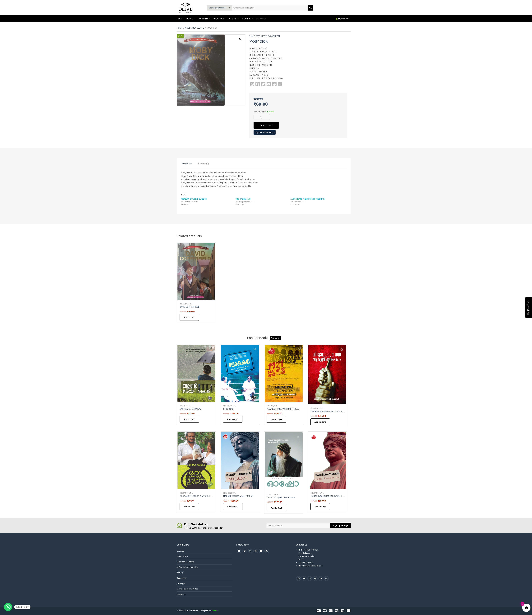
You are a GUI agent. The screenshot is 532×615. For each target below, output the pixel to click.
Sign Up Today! (340, 525)
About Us (180, 551)
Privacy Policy (182, 556)
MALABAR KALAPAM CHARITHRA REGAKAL (287, 408)
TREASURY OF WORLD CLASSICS (194, 199)
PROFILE (190, 18)
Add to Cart (266, 125)
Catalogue (181, 583)
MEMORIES (193, 406)
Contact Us (181, 594)
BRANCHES (247, 18)
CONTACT (261, 18)
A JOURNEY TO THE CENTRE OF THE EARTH (307, 199)
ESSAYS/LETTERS (316, 408)
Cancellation (181, 578)
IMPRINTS (203, 18)
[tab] (186, 163)
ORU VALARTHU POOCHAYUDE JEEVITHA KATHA (203, 496)
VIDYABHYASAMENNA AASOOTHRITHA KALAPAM (333, 411)
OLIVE (276, 406)
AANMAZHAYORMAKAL (190, 408)
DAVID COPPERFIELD (190, 306)
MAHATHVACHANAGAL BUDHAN (238, 496)
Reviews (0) (203, 163)
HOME (180, 18)
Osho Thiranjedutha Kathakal (281, 497)
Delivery (180, 572)
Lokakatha (228, 408)
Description (186, 163)
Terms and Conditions (185, 561)
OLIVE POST (218, 18)
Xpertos (215, 611)
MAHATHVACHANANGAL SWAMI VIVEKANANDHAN (333, 496)
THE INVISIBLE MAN (243, 199)
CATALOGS (233, 18)
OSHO (274, 494)
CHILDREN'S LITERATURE (232, 406)
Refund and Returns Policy (187, 567)
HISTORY (270, 406)
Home (179, 27)
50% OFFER (254, 36)
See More (275, 338)
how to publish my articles (187, 589)
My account (343, 18)
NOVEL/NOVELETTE (194, 27)
